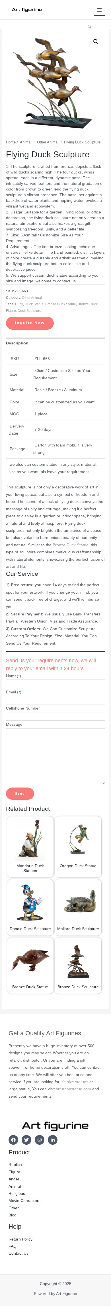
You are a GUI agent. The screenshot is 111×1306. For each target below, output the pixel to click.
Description (17, 343)
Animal (25, 142)
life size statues (74, 1082)
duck (19, 304)
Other (14, 1208)
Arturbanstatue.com (73, 1089)
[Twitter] (26, 1140)
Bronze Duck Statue (71, 545)
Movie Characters (24, 1201)
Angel (14, 1179)
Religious (17, 1193)
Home (11, 142)
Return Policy (20, 1239)
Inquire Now (30, 323)
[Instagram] (39, 1140)
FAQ (13, 1246)
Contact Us (18, 1253)
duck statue (34, 304)
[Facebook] (13, 1140)
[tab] (55, 343)
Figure (14, 1172)
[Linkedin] (52, 1140)
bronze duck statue (60, 304)
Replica (15, 1165)
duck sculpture (29, 311)
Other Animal (47, 142)
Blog (13, 1215)
